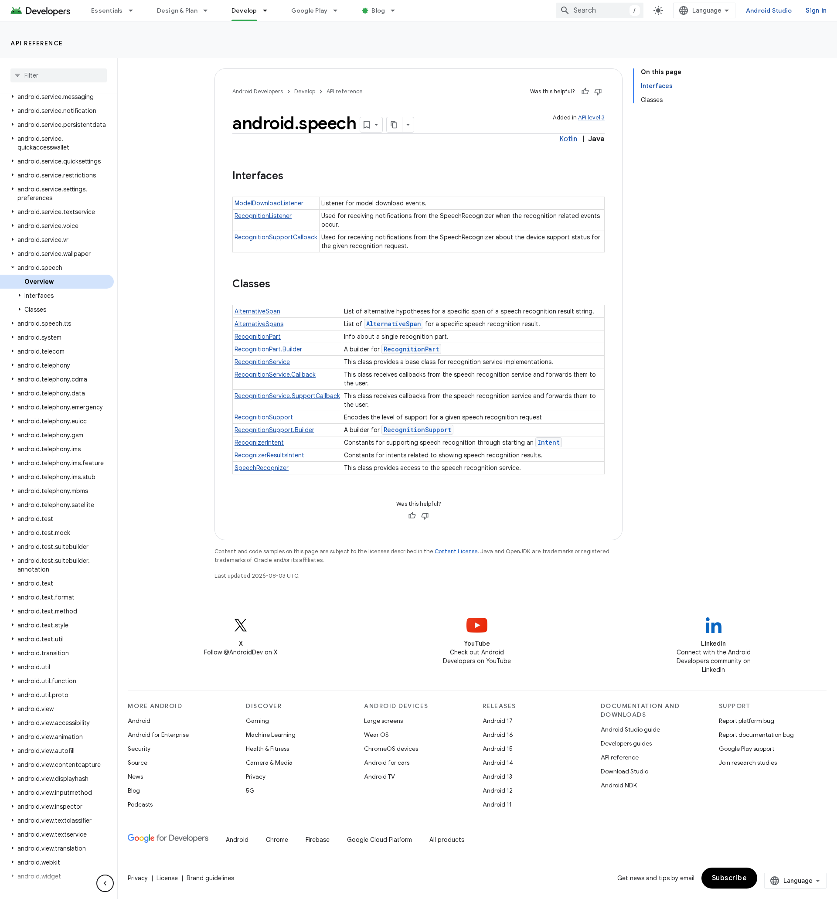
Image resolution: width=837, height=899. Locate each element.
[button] (57, 97)
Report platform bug (746, 721)
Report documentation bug (756, 735)
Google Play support (746, 749)
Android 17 (498, 721)
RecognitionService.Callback (275, 374)
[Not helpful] (598, 91)
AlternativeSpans (259, 324)
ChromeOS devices (391, 749)
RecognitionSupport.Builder (274, 430)
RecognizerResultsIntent (269, 455)
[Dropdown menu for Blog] (396, 10)
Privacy (255, 776)
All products (446, 840)
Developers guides (626, 743)
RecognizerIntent (259, 442)
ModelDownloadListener (269, 203)
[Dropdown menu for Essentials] (134, 10)
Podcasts (140, 804)
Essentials (107, 10)
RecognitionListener (263, 216)
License (167, 878)
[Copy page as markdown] (394, 124)
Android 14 (498, 762)
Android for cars (386, 762)
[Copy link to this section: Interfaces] (292, 176)
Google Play (309, 10)
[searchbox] (58, 75)
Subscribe (729, 878)
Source (137, 762)
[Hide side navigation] (105, 883)
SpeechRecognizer (262, 468)
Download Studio (624, 771)
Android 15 (498, 749)
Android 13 (497, 776)
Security (139, 749)
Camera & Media (269, 762)
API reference (36, 43)
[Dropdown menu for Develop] (269, 10)
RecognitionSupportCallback (276, 237)
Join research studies (748, 762)
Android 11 (497, 804)
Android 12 (498, 790)
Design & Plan (177, 10)
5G (250, 790)
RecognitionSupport (264, 417)
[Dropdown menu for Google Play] (339, 10)
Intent (549, 442)
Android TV (379, 776)
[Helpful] (585, 91)
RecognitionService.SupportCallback (287, 396)
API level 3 (591, 117)
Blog (378, 10)
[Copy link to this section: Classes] (279, 284)
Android (139, 721)
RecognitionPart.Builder (268, 349)
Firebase (318, 840)
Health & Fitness (267, 749)
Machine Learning (271, 735)
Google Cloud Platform (379, 840)
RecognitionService (262, 362)
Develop (244, 10)
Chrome (277, 840)
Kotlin (568, 139)
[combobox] (599, 10)
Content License (456, 551)
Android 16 (498, 735)
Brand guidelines (210, 878)
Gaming (257, 721)
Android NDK (619, 785)
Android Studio (769, 10)
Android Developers (257, 91)
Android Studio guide (630, 729)
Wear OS (376, 735)
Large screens (383, 721)
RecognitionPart (258, 337)
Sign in (816, 10)
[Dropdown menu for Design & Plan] (209, 10)
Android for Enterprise (158, 735)
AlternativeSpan (257, 311)
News (135, 776)
